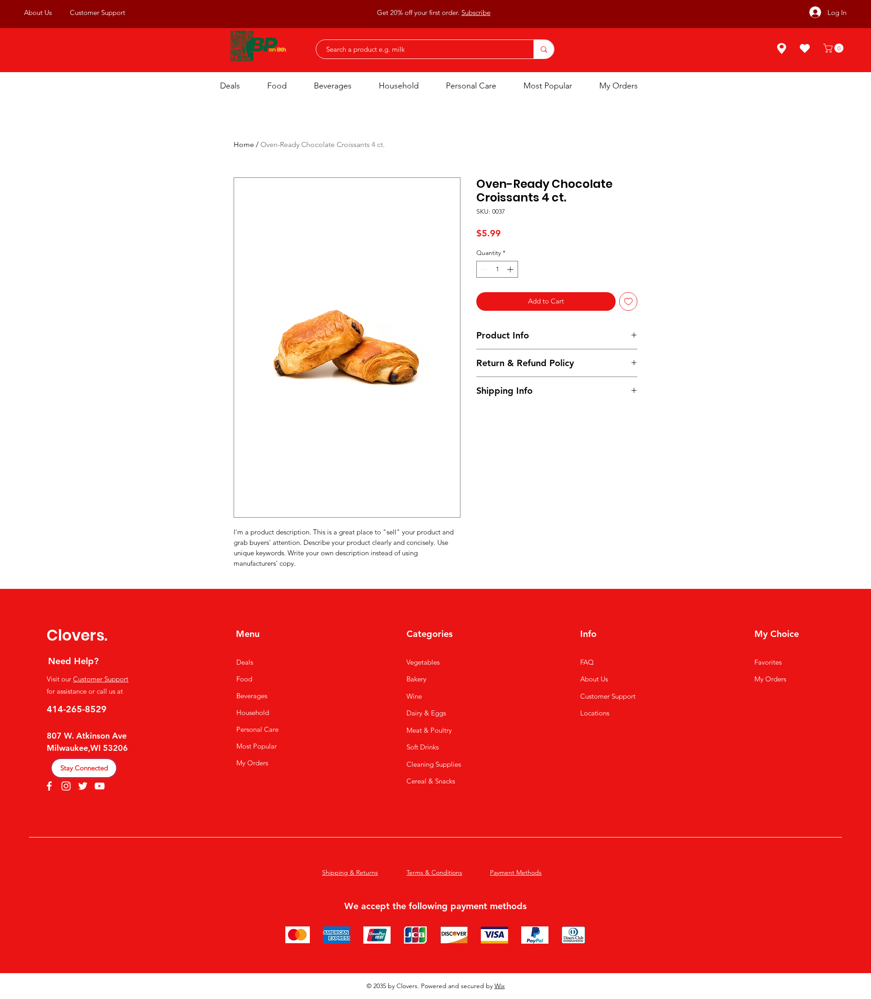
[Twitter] (83, 786)
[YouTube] (99, 786)
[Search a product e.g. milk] (543, 49)
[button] (834, 48)
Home (244, 144)
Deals (244, 662)
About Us (594, 679)
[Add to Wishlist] (628, 301)
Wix (499, 986)
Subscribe (475, 12)
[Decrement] (483, 269)
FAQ (587, 662)
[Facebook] (49, 786)
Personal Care (257, 729)
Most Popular (256, 746)
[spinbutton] (497, 269)
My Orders (252, 763)
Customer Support (100, 679)
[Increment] (511, 269)
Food (244, 679)
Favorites (768, 662)
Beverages (251, 695)
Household (252, 712)
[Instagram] (66, 786)
